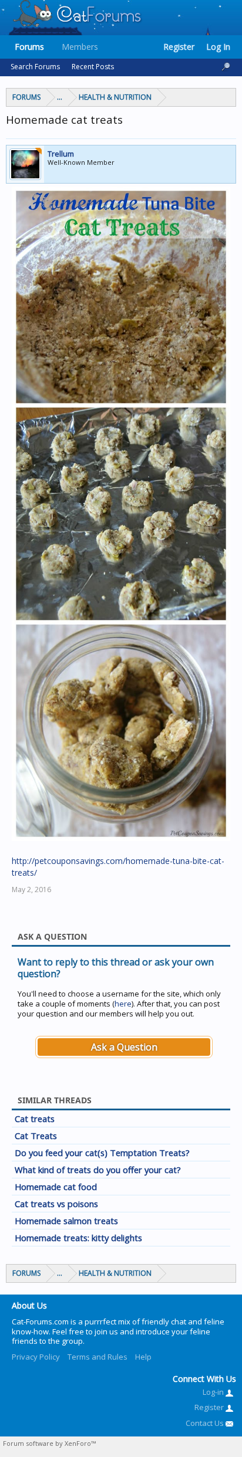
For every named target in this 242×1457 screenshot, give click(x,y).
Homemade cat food (56, 1186)
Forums (29, 46)
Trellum (61, 153)
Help (143, 1356)
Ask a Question (124, 1047)
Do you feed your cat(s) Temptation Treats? (102, 1152)
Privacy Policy (36, 1356)
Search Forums (35, 67)
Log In (218, 46)
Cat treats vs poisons (56, 1203)
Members (80, 46)
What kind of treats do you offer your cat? (98, 1169)
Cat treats (35, 1118)
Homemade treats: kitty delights (78, 1237)
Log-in (214, 1392)
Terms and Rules (97, 1356)
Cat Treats (36, 1135)
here (123, 1003)
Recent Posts (93, 67)
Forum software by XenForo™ (49, 1443)
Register (178, 46)
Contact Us (206, 1423)
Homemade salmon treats (66, 1220)
